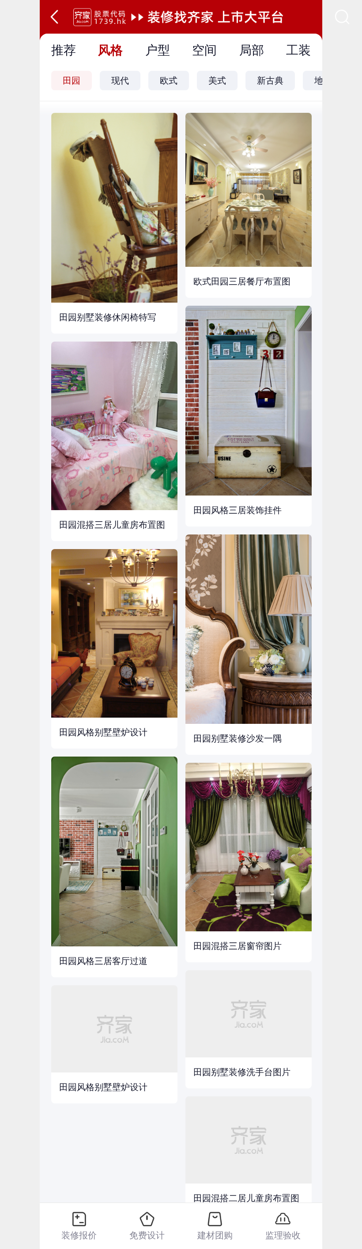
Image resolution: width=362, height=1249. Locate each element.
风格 (110, 50)
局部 (251, 50)
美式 (217, 80)
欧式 (168, 80)
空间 (204, 50)
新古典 (270, 80)
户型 (157, 50)
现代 (120, 80)
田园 (71, 80)
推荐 (63, 50)
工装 (298, 50)
